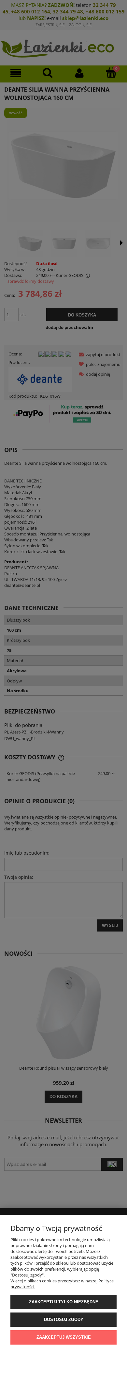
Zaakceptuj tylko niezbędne (63, 1301)
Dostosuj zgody (63, 1319)
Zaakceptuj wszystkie (63, 1337)
